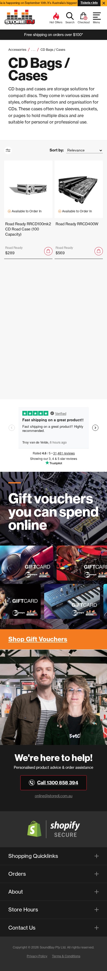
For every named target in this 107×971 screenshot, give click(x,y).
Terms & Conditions (66, 956)
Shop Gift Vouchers (37, 639)
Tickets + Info (89, 2)
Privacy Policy (37, 956)
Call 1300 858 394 (57, 783)
